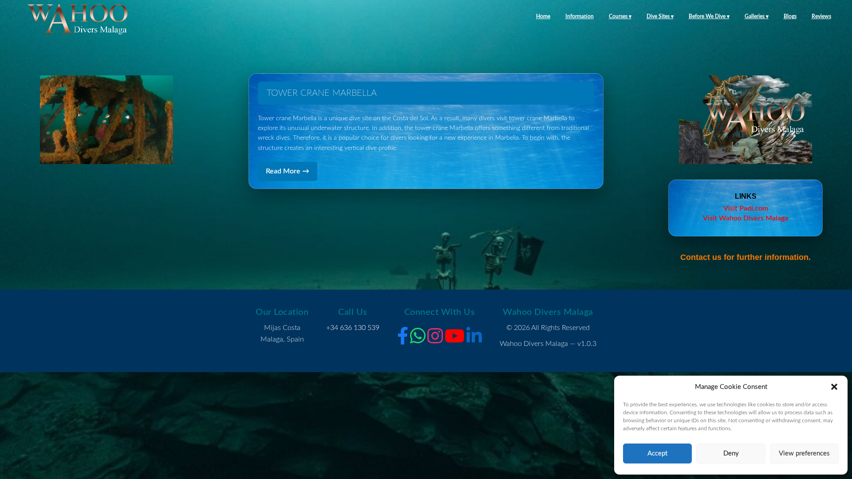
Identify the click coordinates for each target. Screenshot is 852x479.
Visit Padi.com (745, 208)
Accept (657, 453)
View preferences (804, 453)
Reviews (821, 16)
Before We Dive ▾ (709, 16)
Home (543, 16)
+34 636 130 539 (352, 327)
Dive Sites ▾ (660, 16)
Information (579, 16)
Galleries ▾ (757, 16)
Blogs (790, 16)
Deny (731, 453)
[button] (834, 386)
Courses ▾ (620, 16)
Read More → (287, 171)
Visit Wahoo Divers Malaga (745, 218)
